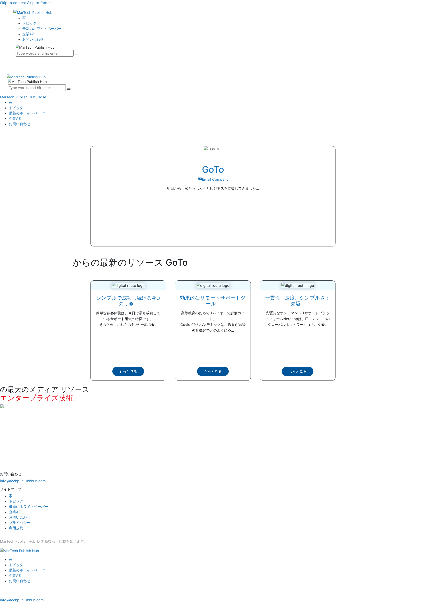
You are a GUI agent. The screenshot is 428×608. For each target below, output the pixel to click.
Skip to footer (39, 2)
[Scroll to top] (2, 605)
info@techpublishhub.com (22, 600)
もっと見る (128, 371)
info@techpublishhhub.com (23, 481)
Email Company (215, 179)
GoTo (213, 169)
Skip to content (13, 2)
